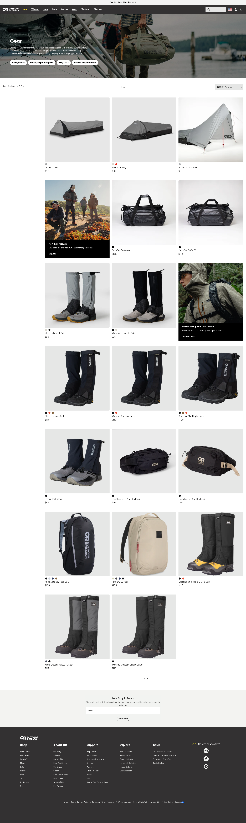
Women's (24, 759)
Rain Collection (126, 752)
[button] (241, 9)
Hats (22, 767)
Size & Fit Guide (93, 771)
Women (35, 9)
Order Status (92, 756)
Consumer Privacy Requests (103, 802)
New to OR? (58, 779)
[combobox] (216, 9)
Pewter (46, 164)
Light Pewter (113, 164)
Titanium (49, 578)
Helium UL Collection (128, 763)
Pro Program (58, 786)
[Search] (201, 9)
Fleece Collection (126, 759)
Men (45, 9)
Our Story (57, 752)
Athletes (56, 756)
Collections (13, 86)
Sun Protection (126, 756)
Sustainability (58, 782)
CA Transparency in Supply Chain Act (132, 802)
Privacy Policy (83, 802)
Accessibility (156, 802)
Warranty (90, 767)
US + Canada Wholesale (162, 752)
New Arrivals (25, 752)
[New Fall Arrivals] (77, 212)
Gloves (23, 771)
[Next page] (147, 678)
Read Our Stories (60, 763)
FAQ (88, 779)
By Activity (24, 782)
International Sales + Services (165, 756)
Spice (116, 164)
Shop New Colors (188, 336)
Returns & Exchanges (95, 759)
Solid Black (113, 247)
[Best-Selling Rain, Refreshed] (210, 295)
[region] (123, 2)
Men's (22, 763)
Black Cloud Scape (116, 578)
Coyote (53, 413)
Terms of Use (68, 802)
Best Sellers (25, 756)
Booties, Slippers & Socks (85, 63)
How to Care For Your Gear (97, 782)
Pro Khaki (113, 578)
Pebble (180, 164)
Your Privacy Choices (172, 802)
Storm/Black (46, 661)
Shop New (52, 254)
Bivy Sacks (64, 63)
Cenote (53, 578)
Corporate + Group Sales (162, 759)
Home (5, 86)
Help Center (91, 752)
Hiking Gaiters (18, 63)
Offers (89, 775)
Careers (56, 771)
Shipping (90, 763)
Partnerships (58, 759)
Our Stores (57, 767)
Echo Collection (126, 771)
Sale (22, 786)
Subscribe (123, 719)
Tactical (23, 779)
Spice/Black (49, 413)
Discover (98, 9)
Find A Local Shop (60, 775)
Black (49, 330)
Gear (22, 86)
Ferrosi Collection (127, 767)
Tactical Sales (158, 763)
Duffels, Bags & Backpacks (41, 63)
